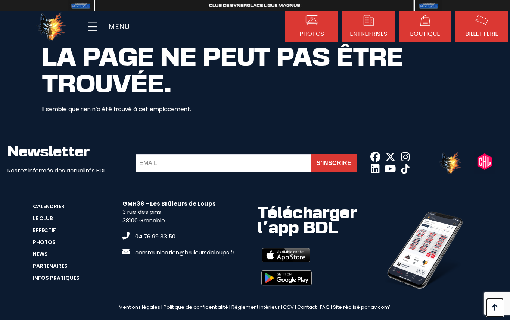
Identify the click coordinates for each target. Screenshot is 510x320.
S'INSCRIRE (334, 163)
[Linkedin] (375, 169)
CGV (288, 307)
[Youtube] (390, 169)
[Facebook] (375, 157)
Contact (307, 307)
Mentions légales (139, 307)
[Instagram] (405, 157)
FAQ (325, 307)
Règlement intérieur (255, 307)
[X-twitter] (390, 157)
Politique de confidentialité (196, 307)
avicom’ (380, 307)
